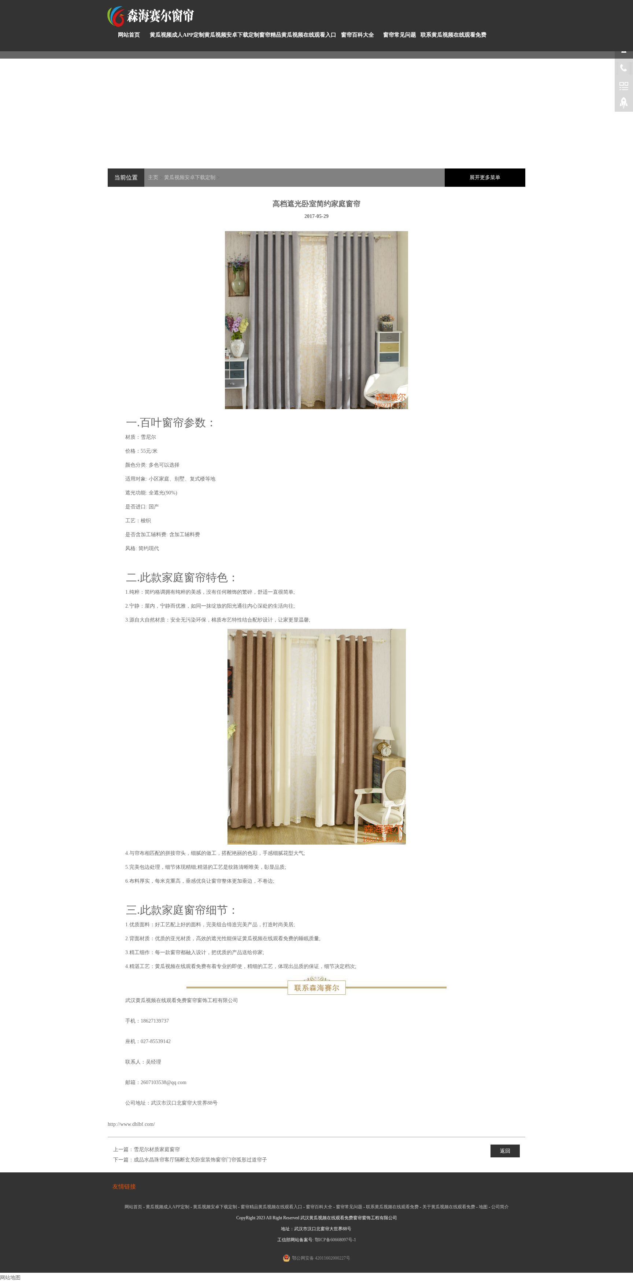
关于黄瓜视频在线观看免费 (448, 1206)
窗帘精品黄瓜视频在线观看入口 (297, 35)
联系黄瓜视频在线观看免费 (453, 35)
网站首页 (129, 35)
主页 (153, 177)
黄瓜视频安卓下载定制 (231, 35)
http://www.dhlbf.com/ (131, 1124)
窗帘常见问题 (399, 35)
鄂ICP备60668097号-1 (335, 1239)
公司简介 (500, 1206)
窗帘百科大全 (357, 35)
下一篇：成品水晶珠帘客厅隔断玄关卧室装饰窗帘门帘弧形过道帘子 (190, 1160)
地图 (483, 1206)
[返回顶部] (624, 104)
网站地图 (10, 1277)
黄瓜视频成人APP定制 (177, 35)
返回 (505, 1151)
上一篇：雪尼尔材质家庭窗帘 (146, 1149)
